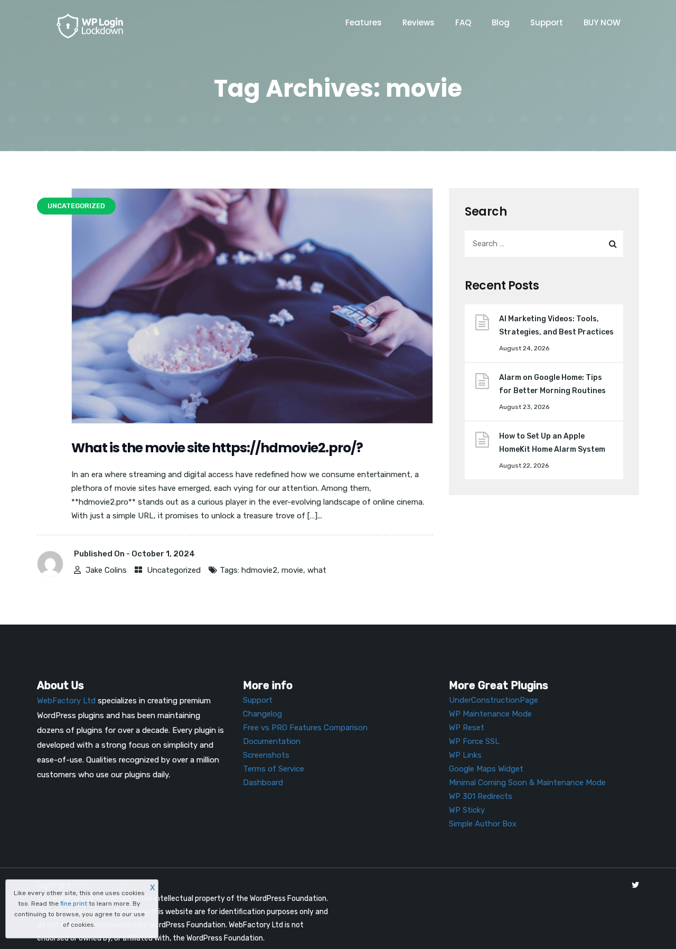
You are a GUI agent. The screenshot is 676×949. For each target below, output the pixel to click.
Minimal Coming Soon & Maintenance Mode (527, 782)
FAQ (463, 22)
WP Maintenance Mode (490, 714)
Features (363, 22)
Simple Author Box (483, 824)
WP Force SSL (474, 741)
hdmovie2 (259, 570)
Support (546, 22)
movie (292, 570)
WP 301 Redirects (480, 796)
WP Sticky (467, 810)
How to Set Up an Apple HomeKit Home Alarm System (552, 443)
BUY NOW (602, 22)
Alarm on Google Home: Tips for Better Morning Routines (552, 384)
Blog (501, 22)
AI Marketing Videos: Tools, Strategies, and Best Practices (556, 325)
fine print (73, 903)
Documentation (272, 741)
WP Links (465, 755)
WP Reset (466, 727)
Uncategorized (174, 570)
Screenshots (266, 755)
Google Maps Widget (486, 769)
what (316, 570)
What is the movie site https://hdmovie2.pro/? (217, 448)
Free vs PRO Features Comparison (305, 727)
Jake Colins (106, 570)
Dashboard (263, 782)
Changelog (262, 714)
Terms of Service (273, 769)
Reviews (418, 22)
